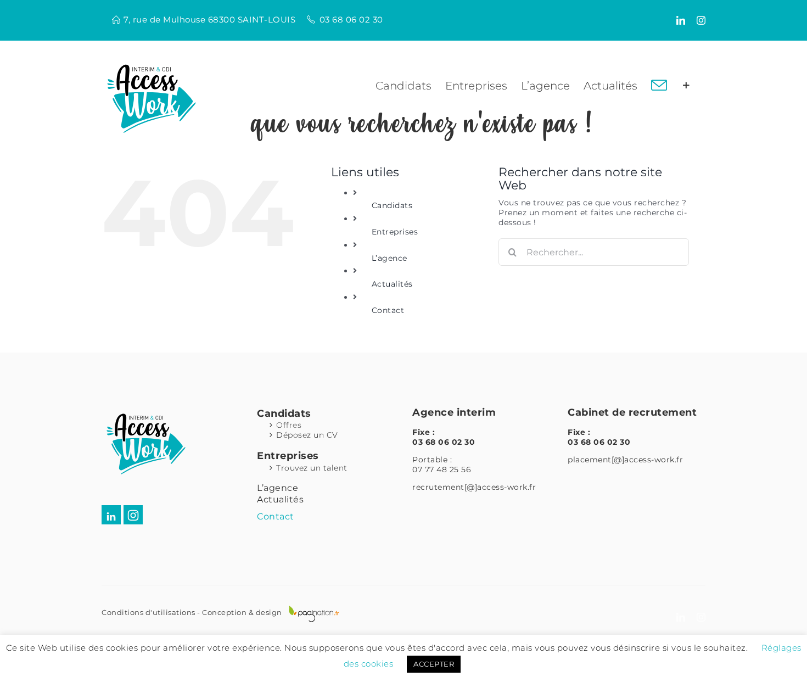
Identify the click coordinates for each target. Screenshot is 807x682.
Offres (288, 425)
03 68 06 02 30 (351, 19)
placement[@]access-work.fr (625, 460)
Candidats (392, 205)
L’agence (389, 258)
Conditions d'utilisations (148, 612)
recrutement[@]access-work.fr (474, 487)
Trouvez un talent (312, 468)
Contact (388, 310)
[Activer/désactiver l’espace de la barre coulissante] (686, 86)
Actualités (392, 284)
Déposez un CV (307, 435)
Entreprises (395, 232)
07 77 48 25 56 (441, 469)
